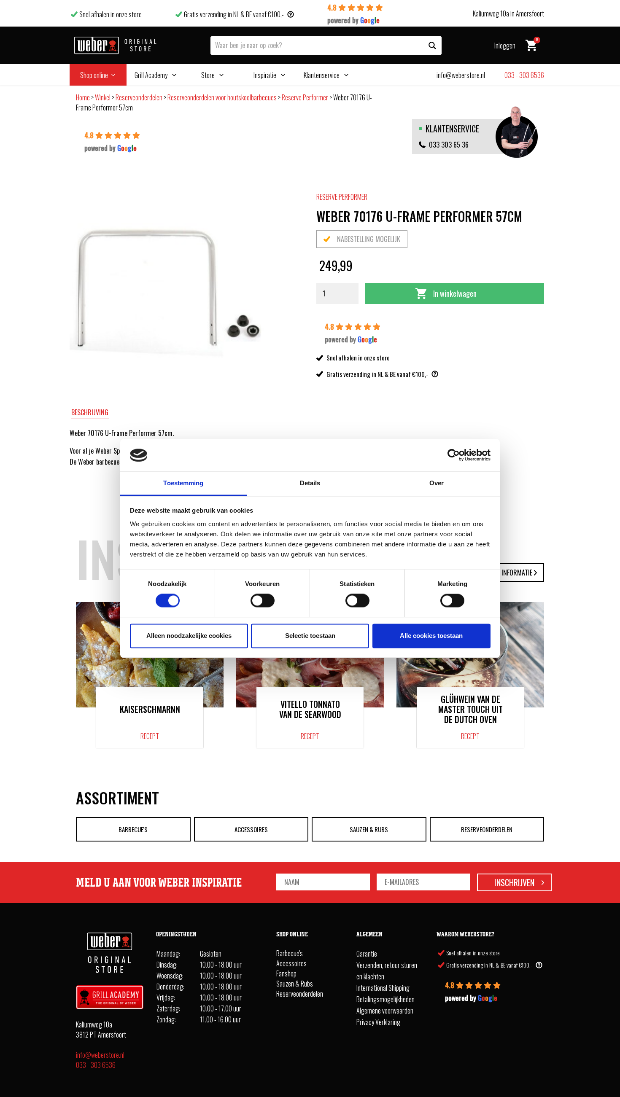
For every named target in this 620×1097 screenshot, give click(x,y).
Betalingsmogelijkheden (385, 999)
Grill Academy (151, 75)
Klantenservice (322, 75)
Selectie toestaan (310, 635)
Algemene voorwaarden (384, 1011)
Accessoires (251, 829)
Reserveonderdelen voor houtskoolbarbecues (222, 97)
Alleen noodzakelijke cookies (189, 635)
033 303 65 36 (449, 145)
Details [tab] (310, 483)
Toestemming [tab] (183, 483)
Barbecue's (133, 829)
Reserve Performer (305, 97)
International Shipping (383, 988)
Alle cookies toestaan (431, 635)
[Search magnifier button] (432, 45)
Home (83, 97)
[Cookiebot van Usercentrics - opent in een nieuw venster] (454, 455)
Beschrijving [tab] (89, 412)
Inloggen (504, 45)
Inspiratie (264, 75)
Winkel (103, 97)
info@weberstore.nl (100, 1055)
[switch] (263, 601)
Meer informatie (509, 572)
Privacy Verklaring (378, 1022)
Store (208, 75)
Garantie (366, 954)
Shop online (94, 75)
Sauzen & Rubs (369, 829)
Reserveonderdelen (139, 97)
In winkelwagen (455, 293)
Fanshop (286, 973)
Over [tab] (436, 483)
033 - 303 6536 (96, 1065)
